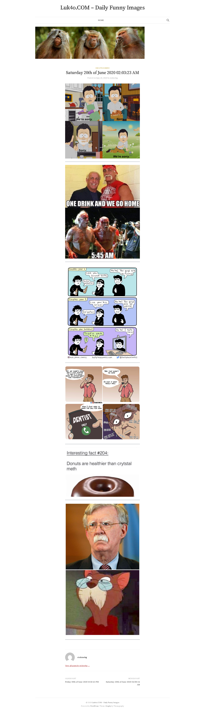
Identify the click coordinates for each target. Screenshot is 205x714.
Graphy (108, 706)
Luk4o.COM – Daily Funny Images (102, 7)
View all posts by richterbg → (77, 666)
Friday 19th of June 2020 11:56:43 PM (82, 682)
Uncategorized (102, 68)
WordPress (94, 706)
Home (101, 20)
